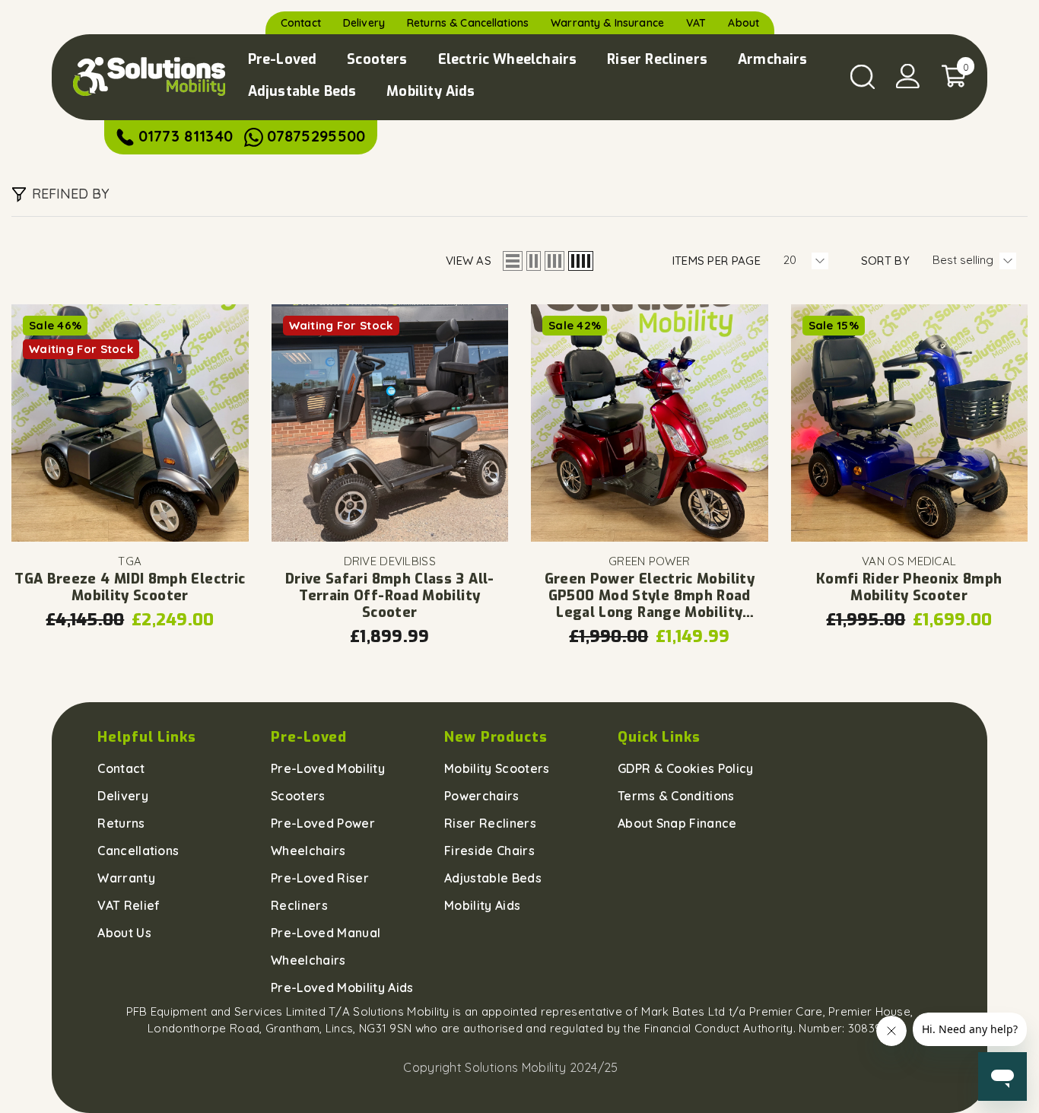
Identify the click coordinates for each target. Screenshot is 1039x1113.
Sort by (885, 260)
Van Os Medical (909, 561)
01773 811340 (186, 135)
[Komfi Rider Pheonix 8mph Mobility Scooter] (909, 423)
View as (468, 260)
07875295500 (316, 135)
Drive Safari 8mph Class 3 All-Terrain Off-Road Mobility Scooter (389, 596)
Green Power (649, 561)
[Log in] (908, 76)
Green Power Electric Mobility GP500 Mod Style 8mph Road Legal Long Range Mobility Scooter (650, 596)
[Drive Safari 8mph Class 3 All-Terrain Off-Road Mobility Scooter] (390, 423)
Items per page (716, 260)
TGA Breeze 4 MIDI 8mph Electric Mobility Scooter (129, 587)
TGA (129, 561)
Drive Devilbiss (390, 561)
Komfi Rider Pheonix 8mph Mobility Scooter (909, 587)
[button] (513, 261)
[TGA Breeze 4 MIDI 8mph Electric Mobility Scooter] (130, 423)
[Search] (862, 76)
